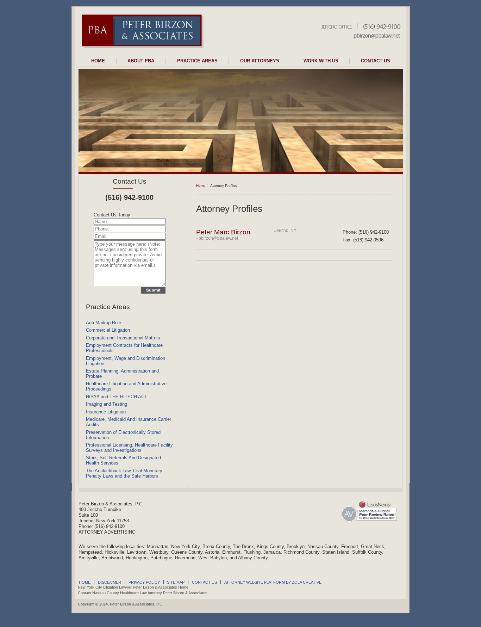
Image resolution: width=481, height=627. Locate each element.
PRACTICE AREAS (197, 60)
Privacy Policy (144, 582)
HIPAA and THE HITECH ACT (116, 396)
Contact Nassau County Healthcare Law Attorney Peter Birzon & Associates (142, 593)
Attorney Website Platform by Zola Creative (272, 582)
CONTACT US (375, 60)
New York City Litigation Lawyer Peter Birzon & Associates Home (133, 587)
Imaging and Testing (106, 404)
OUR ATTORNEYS (260, 60)
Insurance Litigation (106, 411)
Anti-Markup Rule (103, 322)
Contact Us (129, 181)
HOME (98, 60)
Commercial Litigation (108, 330)
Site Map (176, 582)
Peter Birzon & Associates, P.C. (136, 604)
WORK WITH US (321, 60)
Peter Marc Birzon (223, 232)
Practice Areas (108, 307)
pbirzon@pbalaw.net (218, 238)
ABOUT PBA (140, 60)
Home (201, 186)
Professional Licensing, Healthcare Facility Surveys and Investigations (129, 447)
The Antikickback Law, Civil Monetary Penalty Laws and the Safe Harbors (124, 473)
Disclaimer (109, 582)
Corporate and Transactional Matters (123, 337)
